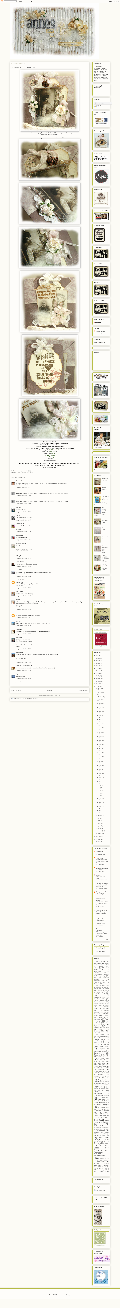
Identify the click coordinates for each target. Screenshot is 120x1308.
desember (101, 688)
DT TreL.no (105, 1022)
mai (99, 823)
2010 (97, 836)
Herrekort (97, 1041)
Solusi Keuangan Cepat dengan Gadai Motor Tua (101, 933)
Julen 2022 (105, 1068)
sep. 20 (101, 736)
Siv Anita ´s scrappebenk (23, 665)
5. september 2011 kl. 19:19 (23, 558)
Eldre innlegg (83, 690)
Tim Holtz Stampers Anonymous (101, 1153)
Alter (95, 977)
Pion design (30, 472)
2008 (97, 842)
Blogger (68, 1295)
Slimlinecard (97, 1126)
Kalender (101, 1069)
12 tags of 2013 (101, 962)
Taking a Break (100, 893)
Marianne (18, 652)
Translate (100, 107)
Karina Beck (19, 561)
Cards (18, 472)
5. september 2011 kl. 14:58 (23, 539)
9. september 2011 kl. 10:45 (23, 678)
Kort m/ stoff (105, 1072)
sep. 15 (101, 757)
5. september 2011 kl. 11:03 (23, 495)
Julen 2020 (102, 1066)
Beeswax (102, 982)
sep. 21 (101, 732)
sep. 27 (101, 715)
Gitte (17, 507)
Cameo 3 (106, 990)
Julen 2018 (97, 1064)
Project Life (105, 1107)
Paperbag (97, 1095)
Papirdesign (101, 1099)
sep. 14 (101, 761)
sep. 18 (101, 744)
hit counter (97, 1192)
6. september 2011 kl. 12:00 (23, 617)
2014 (97, 678)
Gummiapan (96, 1036)
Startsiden (50, 690)
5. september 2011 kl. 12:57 (23, 520)
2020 (97, 663)
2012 (97, 683)
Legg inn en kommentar (20, 682)
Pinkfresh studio (105, 1102)
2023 (97, 655)
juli (99, 818)
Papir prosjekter (101, 1097)
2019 (97, 665)
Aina (17, 515)
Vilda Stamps (101, 1161)
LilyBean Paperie (101, 919)
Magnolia (105, 1078)
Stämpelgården (103, 1133)
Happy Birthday (104, 488)
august (100, 815)
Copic (95, 995)
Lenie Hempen (20, 543)
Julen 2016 (105, 1061)
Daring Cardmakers (102, 892)
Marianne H (19, 481)
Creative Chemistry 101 (100, 1000)
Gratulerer (23, 472)
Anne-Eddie (19, 570)
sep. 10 (101, 773)
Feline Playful (100, 948)
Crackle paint (99, 999)
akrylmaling (101, 976)
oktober (100, 696)
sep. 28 (101, 711)
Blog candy (106, 985)
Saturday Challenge (99, 929)
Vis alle (107, 939)
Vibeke (18, 629)
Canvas (98, 992)
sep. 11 (101, 769)
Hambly (101, 1038)
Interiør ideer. (104, 1046)
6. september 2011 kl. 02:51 (23, 609)
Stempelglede (101, 1130)
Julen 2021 (97, 1068)
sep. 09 (101, 777)
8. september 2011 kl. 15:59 (23, 670)
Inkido (106, 1044)
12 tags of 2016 (105, 964)
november (101, 692)
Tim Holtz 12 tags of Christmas (101, 1140)
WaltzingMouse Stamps (101, 1168)
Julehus (105, 1051)
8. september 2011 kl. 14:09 (23, 662)
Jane (17, 491)
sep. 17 (101, 748)
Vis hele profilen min (100, 334)
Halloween (105, 1036)
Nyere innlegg (16, 690)
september (101, 699)
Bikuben (96, 984)
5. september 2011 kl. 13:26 (23, 531)
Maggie (18, 535)
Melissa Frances (101, 1085)
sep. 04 (101, 798)
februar (100, 831)
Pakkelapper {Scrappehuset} (105, 567)
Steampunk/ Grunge (102, 1129)
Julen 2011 (97, 1056)
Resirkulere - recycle (105, 479)
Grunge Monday (99, 1034)
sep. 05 (101, 781)
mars (99, 828)
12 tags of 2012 (99, 961)
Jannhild (18, 637)
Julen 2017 (101, 1063)
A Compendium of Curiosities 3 (101, 974)
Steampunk (106, 1127)
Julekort (97, 1053)
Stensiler (96, 1132)
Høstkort (96, 1044)
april (99, 825)
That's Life (99, 851)
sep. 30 (101, 703)
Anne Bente (19, 523)
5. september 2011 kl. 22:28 (23, 588)
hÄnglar (103, 1042)
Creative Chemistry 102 (100, 1002)
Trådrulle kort (103, 1158)
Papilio (105, 1095)
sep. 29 (101, 707)
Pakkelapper (98, 1093)
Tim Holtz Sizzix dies (101, 1146)
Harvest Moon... (100, 853)
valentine (106, 1160)
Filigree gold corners (50, 460)
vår (105, 1166)
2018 (97, 668)
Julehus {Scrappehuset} (105, 520)
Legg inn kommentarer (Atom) (53, 695)
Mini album (100, 1087)
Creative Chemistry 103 (100, 1003)
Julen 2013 (105, 1058)
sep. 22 (101, 728)
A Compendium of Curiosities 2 (101, 971)
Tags (100, 1138)
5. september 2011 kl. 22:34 (23, 596)
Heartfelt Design (99, 1039)
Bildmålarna (106, 984)
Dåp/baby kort (98, 1026)
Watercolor (99, 1170)
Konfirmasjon (98, 1071)
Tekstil (96, 1140)
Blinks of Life (98, 985)
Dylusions (101, 1024)
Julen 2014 (100, 1060)
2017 (97, 671)
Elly (17, 674)
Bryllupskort (105, 988)
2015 (97, 676)
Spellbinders (98, 1127)
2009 (97, 839)
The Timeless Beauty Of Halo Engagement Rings (102, 903)
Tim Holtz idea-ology (101, 1143)
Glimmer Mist (99, 1031)
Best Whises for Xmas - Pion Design (105, 549)
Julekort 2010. (99, 1055)
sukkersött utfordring (101, 1135)
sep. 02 (101, 806)
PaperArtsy (99, 858)
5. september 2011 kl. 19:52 (23, 566)
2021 (97, 660)
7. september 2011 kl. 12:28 (23, 649)
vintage (96, 1163)
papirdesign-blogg (102, 868)
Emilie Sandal (20, 580)
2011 (97, 686)
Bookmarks (98, 987)
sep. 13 (101, 765)
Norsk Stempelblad (101, 1090)
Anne (17, 613)
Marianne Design (101, 1083)
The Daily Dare (100, 951)
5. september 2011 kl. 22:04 (23, 576)
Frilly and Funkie (101, 910)
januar (100, 833)
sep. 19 (101, 740)
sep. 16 (101, 753)
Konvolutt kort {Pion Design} (101, 790)
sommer (106, 1126)
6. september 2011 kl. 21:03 (23, 634)
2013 (97, 681)
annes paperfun (101, 331)
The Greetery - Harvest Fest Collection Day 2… (101, 922)
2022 (97, 658)
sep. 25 (101, 719)
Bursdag (99, 990)
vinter (99, 1166)
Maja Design (105, 1081)
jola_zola (18, 591)
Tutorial (96, 1160)
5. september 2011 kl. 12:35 (23, 512)
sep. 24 (101, 724)
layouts (100, 1074)
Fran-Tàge (101, 1029)
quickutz (106, 1109)
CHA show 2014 (102, 994)
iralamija (98, 875)
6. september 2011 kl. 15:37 (23, 625)
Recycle (98, 1110)
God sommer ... (100, 869)
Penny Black (97, 1100)
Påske (98, 1109)
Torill (17, 599)
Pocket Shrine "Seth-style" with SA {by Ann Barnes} (102, 861)
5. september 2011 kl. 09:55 (23, 487)
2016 (97, 673)
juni (99, 820)
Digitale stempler (98, 1005)
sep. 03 (101, 802)
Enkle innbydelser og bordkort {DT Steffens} (105, 558)
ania (17, 621)
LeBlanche (96, 1076)
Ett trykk (106, 1027)
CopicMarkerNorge (102, 883)
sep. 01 (101, 810)
